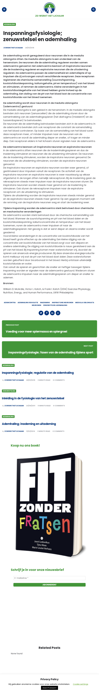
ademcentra (10, 302)
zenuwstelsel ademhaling (55, 305)
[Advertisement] (49, 619)
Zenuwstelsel (9, 391)
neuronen (36, 305)
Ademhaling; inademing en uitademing (29, 424)
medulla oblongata (84, 302)
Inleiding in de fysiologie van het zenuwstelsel (33, 398)
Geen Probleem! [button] (49, 688)
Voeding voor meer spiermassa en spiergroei (36, 332)
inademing (45, 302)
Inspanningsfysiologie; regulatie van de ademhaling (38, 373)
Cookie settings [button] (80, 684)
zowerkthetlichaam (13, 48)
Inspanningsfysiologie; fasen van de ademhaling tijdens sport (50, 352)
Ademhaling (9, 24)
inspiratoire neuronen (62, 302)
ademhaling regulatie (28, 302)
